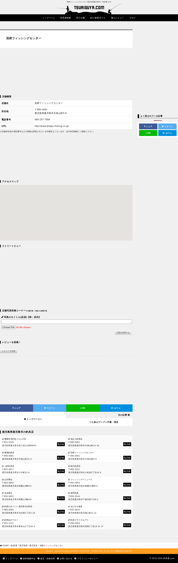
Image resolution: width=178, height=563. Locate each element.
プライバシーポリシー (87, 558)
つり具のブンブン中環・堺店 (103, 422)
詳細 (62, 444)
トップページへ (34, 419)
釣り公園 (80, 18)
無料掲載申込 (29, 558)
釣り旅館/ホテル (98, 18)
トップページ (48, 18)
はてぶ (116, 408)
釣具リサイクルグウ (79, 520)
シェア (17, 408)
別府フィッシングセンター (82, 452)
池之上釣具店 (76, 439)
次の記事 (122, 415)
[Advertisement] (66, 71)
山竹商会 (8, 479)
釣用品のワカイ (11, 520)
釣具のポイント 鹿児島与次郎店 (18, 506)
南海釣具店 (9, 452)
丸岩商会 (8, 493)
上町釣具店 (9, 466)
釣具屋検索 (65, 18)
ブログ (132, 18)
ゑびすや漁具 (76, 506)
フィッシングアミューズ (81, 479)
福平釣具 (74, 493)
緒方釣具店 (75, 466)
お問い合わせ (66, 558)
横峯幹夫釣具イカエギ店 (15, 439)
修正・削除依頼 (47, 558)
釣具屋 (14, 545)
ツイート (50, 408)
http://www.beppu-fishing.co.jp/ (52, 126)
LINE (82, 408)
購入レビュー (117, 18)
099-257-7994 (42, 119)
